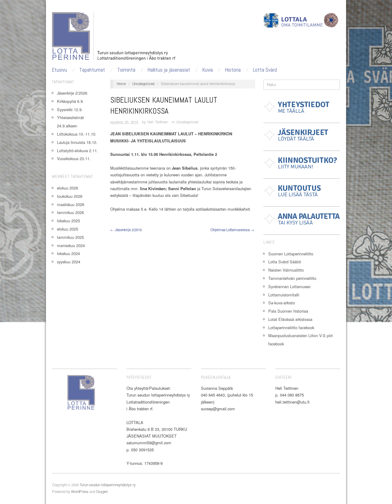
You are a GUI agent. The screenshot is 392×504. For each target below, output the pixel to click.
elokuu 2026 (67, 188)
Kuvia (207, 70)
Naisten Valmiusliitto (286, 270)
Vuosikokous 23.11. (74, 158)
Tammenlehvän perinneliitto (292, 278)
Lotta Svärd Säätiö (284, 262)
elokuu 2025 (67, 229)
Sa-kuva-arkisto (281, 303)
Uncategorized (143, 83)
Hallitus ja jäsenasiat (169, 70)
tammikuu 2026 (70, 212)
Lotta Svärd (265, 70)
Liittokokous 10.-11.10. (76, 134)
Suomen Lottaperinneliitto (290, 254)
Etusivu (59, 70)
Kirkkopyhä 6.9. (70, 101)
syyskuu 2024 (68, 262)
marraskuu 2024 (71, 245)
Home (121, 83)
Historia (233, 70)
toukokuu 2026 (69, 196)
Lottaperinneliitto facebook (291, 327)
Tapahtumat (92, 70)
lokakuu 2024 (68, 253)
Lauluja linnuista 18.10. (77, 142)
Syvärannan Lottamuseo (289, 286)
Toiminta (126, 70)
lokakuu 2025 (68, 221)
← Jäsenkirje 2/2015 (126, 229)
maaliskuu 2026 (70, 204)
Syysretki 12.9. (70, 109)
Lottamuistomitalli (283, 295)
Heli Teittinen (157, 121)
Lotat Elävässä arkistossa (290, 319)
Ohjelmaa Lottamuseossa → (232, 229)
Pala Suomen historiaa (288, 311)
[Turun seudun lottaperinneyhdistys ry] (117, 38)
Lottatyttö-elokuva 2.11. (77, 150)
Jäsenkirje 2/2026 (72, 93)
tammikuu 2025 (70, 237)
